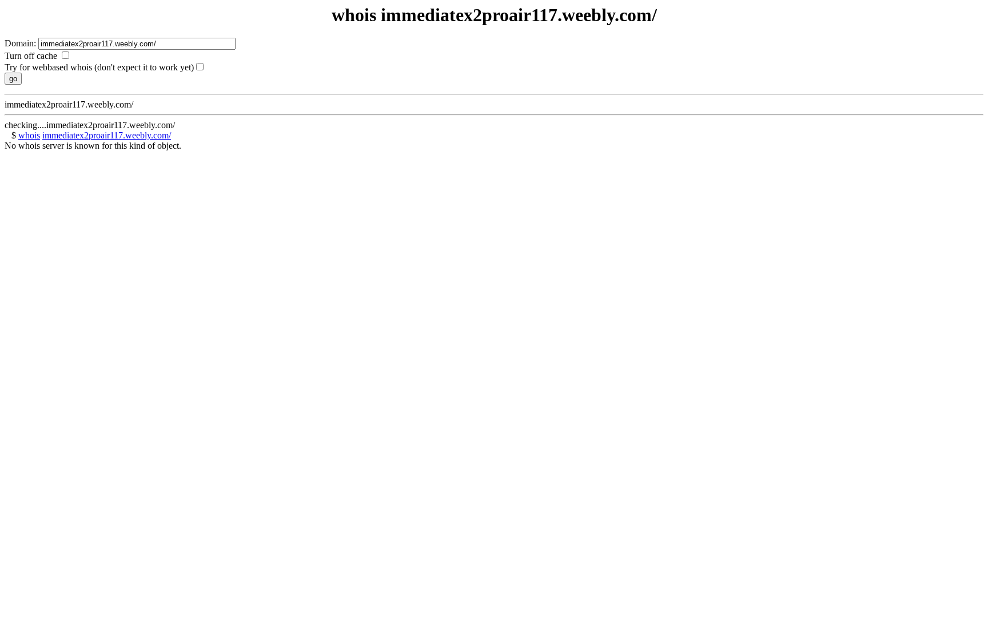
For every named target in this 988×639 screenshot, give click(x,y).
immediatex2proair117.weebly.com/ (106, 135)
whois (29, 135)
